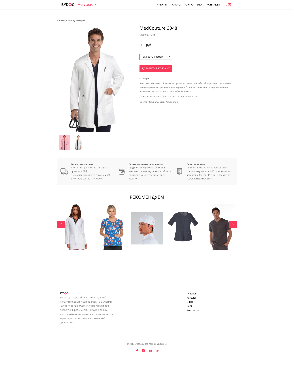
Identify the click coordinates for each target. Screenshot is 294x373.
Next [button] (233, 224)
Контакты (193, 310)
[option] (94, 79)
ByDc (67, 4)
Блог (189, 306)
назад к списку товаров (72, 20)
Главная (191, 293)
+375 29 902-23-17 (86, 5)
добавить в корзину (156, 68)
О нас (190, 301)
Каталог (191, 297)
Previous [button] (61, 224)
